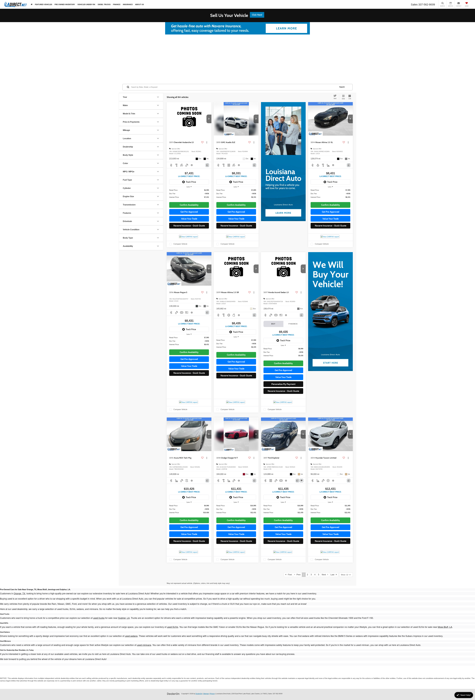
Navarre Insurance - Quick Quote (189, 225)
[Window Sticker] (301, 480)
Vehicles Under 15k (86, 4)
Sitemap (206, 694)
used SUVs (172, 626)
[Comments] (207, 165)
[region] (189, 195)
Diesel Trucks (104, 4)
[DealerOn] (173, 694)
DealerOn (199, 694)
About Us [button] (139, 4)
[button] (208, 119)
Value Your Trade (189, 218)
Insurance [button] (128, 4)
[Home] (32, 4)
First (289, 575)
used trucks (99, 617)
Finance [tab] (293, 324)
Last (333, 575)
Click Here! (257, 14)
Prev (298, 575)
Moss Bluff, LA (445, 626)
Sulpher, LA (124, 617)
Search (342, 87)
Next (324, 575)
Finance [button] (116, 4)
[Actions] (207, 142)
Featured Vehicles (43, 4)
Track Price (191, 182)
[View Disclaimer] (192, 165)
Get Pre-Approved (189, 211)
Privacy (212, 694)
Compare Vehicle (180, 244)
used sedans (131, 635)
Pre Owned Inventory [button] (65, 4)
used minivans (144, 644)
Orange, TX (19, 593)
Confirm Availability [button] (189, 205)
